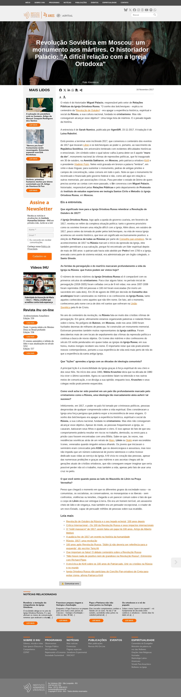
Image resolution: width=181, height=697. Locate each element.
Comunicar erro (70, 583)
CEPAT (26, 652)
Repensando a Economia (55, 652)
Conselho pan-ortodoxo (131, 239)
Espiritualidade (110, 2)
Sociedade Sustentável (54, 655)
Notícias (67, 2)
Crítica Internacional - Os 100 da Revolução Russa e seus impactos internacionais (110, 525)
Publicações (81, 2)
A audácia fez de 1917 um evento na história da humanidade (98, 536)
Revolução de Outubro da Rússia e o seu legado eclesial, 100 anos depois (105, 521)
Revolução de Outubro (88, 110)
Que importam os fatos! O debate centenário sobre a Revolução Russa (103, 552)
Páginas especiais (74, 649)
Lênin (86, 145)
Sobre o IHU (40, 2)
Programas (54, 2)
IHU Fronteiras (51, 649)
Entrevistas (71, 646)
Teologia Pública (51, 646)
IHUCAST (71, 655)
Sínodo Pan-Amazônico (141, 664)
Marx (111, 440)
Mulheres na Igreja (139, 667)
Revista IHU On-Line (96, 646)
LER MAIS (33, 125)
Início (27, 2)
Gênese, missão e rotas (33, 643)
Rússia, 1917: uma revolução (81, 540)
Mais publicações (95, 643)
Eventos (94, 2)
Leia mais (30, 323)
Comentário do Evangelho (142, 643)
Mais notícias (72, 643)
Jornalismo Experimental (77, 652)
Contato (124, 2)
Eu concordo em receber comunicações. (40, 241)
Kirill (146, 160)
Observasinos (50, 643)
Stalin (129, 440)
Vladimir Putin (81, 164)
